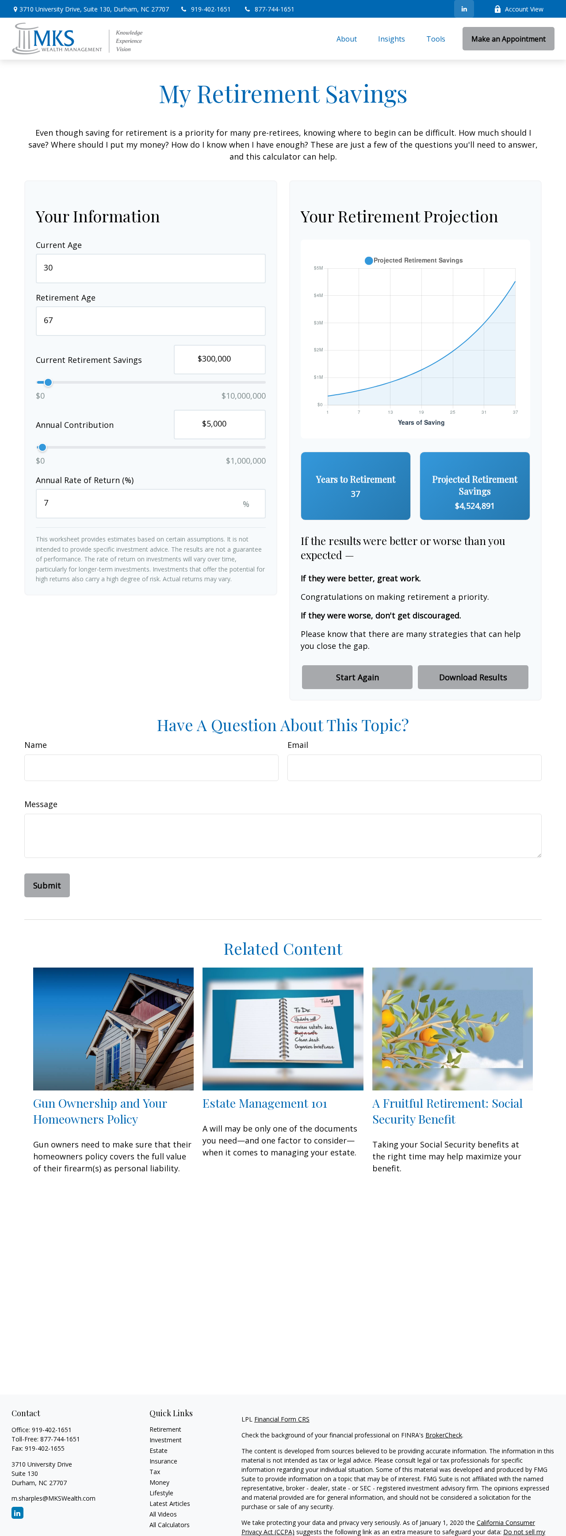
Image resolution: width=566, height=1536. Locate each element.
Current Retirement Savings (89, 359)
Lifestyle (161, 1493)
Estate (158, 1450)
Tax (154, 1471)
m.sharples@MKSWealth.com (53, 1498)
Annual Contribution (75, 424)
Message (40, 804)
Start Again (357, 677)
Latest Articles (169, 1503)
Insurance (163, 1461)
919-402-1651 (212, 9)
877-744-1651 (274, 9)
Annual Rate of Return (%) (85, 480)
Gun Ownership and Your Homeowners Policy (100, 1111)
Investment (165, 1440)
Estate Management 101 (265, 1103)
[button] (347, 39)
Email (297, 744)
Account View (524, 9)
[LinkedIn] (464, 9)
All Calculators (169, 1525)
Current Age (59, 245)
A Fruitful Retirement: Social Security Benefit (447, 1111)
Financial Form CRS (282, 1419)
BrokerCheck (443, 1435)
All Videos (163, 1514)
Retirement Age (66, 297)
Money (159, 1482)
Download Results (473, 677)
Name (35, 744)
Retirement (165, 1429)
